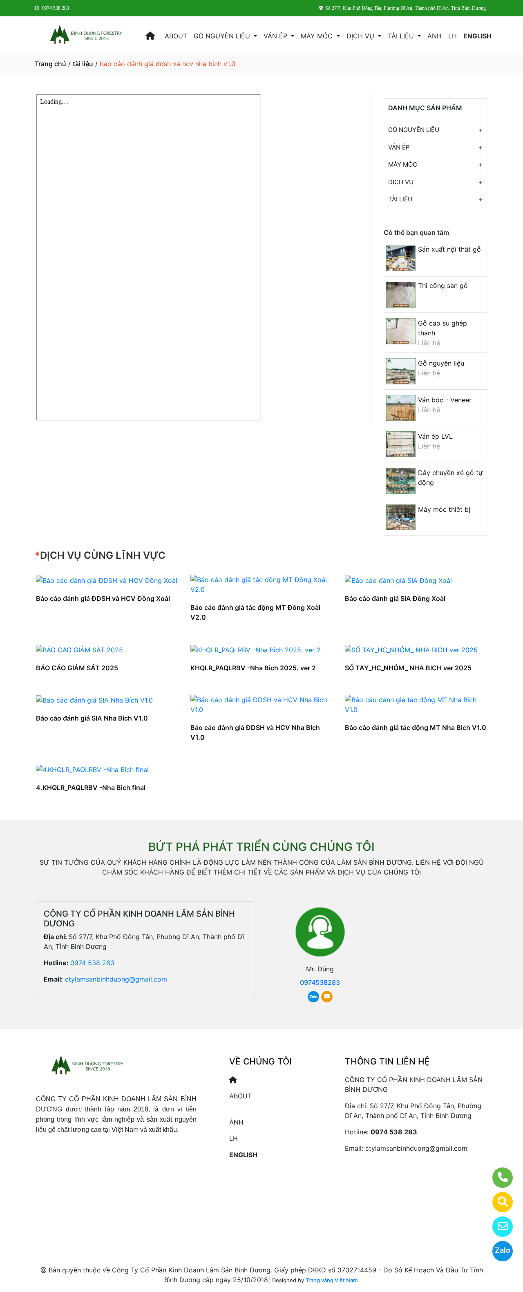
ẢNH (434, 36)
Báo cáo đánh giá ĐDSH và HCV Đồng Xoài (103, 598)
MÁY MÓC (318, 36)
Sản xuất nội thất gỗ (449, 249)
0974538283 (320, 982)
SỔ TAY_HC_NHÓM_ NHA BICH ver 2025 (408, 668)
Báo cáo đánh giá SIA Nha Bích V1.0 (92, 718)
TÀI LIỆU (402, 36)
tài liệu (83, 64)
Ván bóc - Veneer (445, 400)
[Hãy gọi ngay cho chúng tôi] (497, 1177)
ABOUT (176, 36)
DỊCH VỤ (361, 36)
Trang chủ (50, 64)
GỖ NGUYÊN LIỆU (223, 36)
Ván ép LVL (435, 436)
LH (452, 36)
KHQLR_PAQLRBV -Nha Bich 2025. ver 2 (253, 668)
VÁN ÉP (276, 36)
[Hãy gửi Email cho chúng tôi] (497, 1226)
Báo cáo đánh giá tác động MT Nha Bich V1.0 (415, 727)
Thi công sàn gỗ (443, 285)
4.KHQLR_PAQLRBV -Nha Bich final (90, 787)
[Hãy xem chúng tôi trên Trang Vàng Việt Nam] (497, 1202)
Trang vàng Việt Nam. (332, 1280)
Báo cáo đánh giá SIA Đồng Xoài (395, 598)
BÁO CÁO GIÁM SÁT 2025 (77, 668)
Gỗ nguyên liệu (441, 363)
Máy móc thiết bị (444, 509)
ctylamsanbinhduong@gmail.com (116, 979)
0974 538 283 (92, 963)
